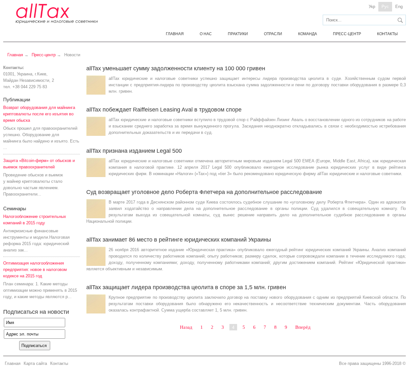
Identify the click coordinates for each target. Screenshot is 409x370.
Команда (307, 34)
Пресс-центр (347, 34)
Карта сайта (35, 363)
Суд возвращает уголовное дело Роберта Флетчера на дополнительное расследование (204, 192)
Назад (186, 327)
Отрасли (273, 34)
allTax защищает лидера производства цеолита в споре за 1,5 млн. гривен (186, 287)
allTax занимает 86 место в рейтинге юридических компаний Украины (178, 239)
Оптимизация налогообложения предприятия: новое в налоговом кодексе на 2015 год (35, 269)
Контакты (387, 34)
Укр (372, 6)
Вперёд (303, 327)
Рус (385, 6)
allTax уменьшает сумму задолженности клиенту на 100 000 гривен (175, 68)
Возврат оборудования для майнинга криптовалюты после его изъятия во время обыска (39, 114)
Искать (400, 20)
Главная (175, 34)
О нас (206, 34)
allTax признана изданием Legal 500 (134, 151)
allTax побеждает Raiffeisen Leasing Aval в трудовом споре (164, 109)
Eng (399, 6)
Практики (238, 34)
